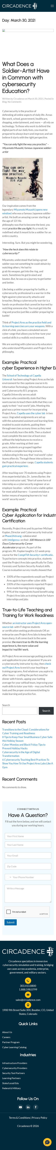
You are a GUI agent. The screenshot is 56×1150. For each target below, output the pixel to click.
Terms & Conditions (19, 1117)
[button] (52, 6)
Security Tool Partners (13, 1073)
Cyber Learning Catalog (14, 1047)
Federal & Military (11, 1088)
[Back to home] (19, 6)
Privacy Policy (39, 1117)
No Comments (15, 101)
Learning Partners (11, 1078)
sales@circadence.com (28, 999)
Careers (6, 1037)
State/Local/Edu (10, 1083)
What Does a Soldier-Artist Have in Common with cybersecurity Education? (25, 77)
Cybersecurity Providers (14, 1068)
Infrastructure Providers (14, 1063)
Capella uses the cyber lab (31, 413)
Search (6, 705)
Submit (10, 922)
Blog (4, 101)
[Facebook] (35, 1107)
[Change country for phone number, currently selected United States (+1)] (8, 877)
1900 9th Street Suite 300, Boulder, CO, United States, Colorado (28, 1011)
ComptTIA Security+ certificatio (35, 554)
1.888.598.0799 (28, 989)
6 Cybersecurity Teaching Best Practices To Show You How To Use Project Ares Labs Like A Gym (27, 763)
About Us (7, 1032)
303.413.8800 (28, 985)
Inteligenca (13, 539)
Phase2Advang (13, 536)
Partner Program (11, 1042)
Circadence (18, 98)
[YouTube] (20, 1107)
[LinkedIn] (28, 1107)
